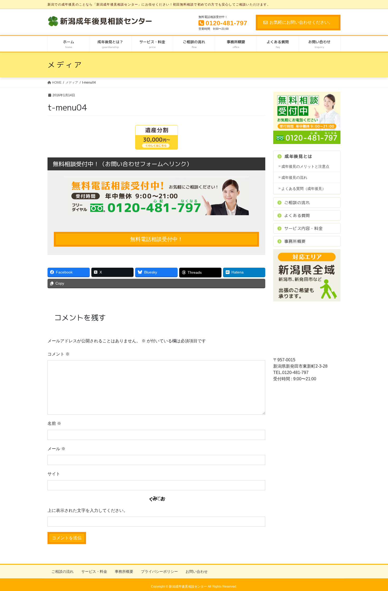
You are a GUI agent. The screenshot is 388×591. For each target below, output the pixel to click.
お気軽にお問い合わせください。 (301, 22)
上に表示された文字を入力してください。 (88, 510)
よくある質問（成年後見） (303, 188)
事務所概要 (295, 241)
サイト (54, 474)
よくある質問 (297, 215)
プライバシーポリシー (159, 571)
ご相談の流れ (297, 202)
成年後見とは (299, 156)
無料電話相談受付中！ (156, 239)
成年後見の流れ (294, 177)
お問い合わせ (197, 571)
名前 (54, 423)
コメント (59, 354)
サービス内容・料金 (303, 228)
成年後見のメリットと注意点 (305, 166)
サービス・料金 (94, 571)
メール (56, 448)
